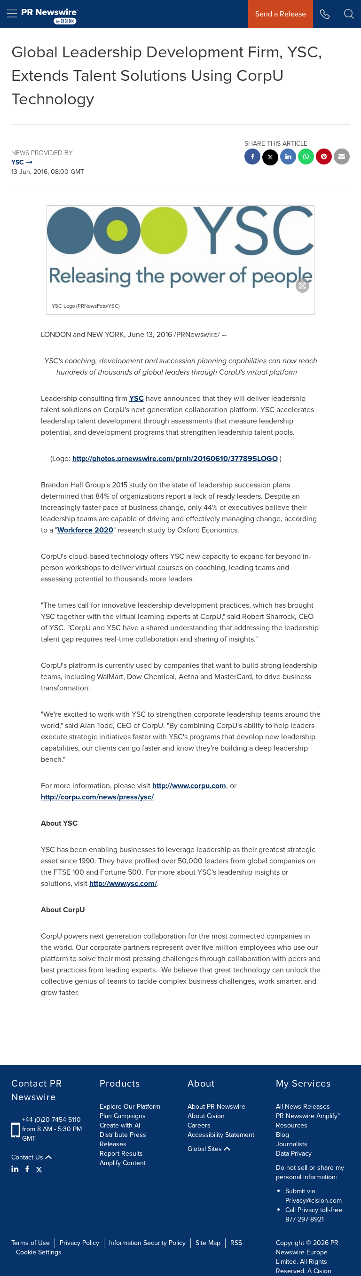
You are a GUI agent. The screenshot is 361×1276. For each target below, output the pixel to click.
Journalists (291, 1144)
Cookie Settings (39, 1252)
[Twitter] (39, 1169)
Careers (199, 1125)
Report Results (121, 1154)
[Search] (349, 14)
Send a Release (280, 13)
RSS (236, 1243)
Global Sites (206, 1149)
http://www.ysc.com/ (123, 883)
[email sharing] (342, 158)
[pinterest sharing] (324, 158)
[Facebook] (27, 1169)
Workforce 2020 (85, 529)
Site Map (208, 1243)
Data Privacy (294, 1154)
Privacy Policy (79, 1243)
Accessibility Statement (221, 1135)
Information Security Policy (147, 1243)
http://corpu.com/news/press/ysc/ (97, 796)
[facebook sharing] (252, 158)
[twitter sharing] (270, 158)
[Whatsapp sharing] (306, 158)
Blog (282, 1135)
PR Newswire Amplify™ (308, 1116)
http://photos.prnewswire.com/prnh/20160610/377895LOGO (175, 458)
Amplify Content (123, 1163)
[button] (180, 247)
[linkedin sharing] (288, 158)
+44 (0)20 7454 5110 (51, 1120)
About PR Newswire (216, 1107)
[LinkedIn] (16, 1169)
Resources (291, 1125)
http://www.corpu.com (189, 785)
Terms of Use (30, 1243)
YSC (136, 398)
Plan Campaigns (123, 1116)
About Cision (206, 1116)
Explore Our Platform (130, 1107)
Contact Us (28, 1157)
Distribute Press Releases (123, 1139)
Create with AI (120, 1125)
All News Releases (303, 1107)
